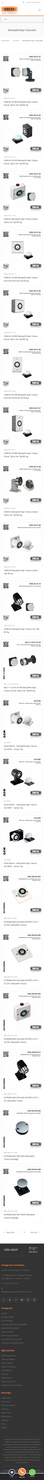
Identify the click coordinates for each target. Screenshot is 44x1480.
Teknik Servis (6, 1378)
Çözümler (5, 1401)
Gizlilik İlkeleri (6, 1370)
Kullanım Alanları (8, 1405)
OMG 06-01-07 (9, 450)
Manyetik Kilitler (7, 1317)
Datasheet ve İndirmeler (11, 1385)
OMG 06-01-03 (9, 215)
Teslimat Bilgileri (8, 1359)
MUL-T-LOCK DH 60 (11, 684)
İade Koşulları (7, 1363)
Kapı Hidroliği (6, 1321)
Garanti (4, 1374)
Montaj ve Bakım (8, 1381)
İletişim (4, 1427)
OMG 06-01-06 (9, 391)
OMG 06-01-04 (9, 274)
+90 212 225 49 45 (32, 2)
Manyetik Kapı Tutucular (11, 1339)
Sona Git (33, 1232)
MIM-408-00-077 (10, 1094)
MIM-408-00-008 (10, 1211)
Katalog (4, 1420)
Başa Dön (11, 1232)
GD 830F (7, 801)
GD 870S (7, 742)
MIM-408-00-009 (10, 977)
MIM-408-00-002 (10, 1035)
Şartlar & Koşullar (8, 1367)
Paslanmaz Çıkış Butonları (12, 1343)
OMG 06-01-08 (9, 508)
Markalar (5, 1409)
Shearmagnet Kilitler (10, 1335)
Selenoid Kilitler (7, 1332)
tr (2, 2)
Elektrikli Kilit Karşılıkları (10, 1328)
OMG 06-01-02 (9, 157)
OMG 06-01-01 (9, 98)
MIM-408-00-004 (10, 1152)
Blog (3, 1424)
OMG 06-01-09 (9, 567)
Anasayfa (5, 40)
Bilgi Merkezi (6, 1416)
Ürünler (16, 40)
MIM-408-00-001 (10, 918)
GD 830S (7, 860)
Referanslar (6, 1413)
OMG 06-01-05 (9, 332)
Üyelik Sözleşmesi (8, 1355)
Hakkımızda (6, 1398)
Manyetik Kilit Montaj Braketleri (14, 1324)
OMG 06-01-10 (9, 625)
